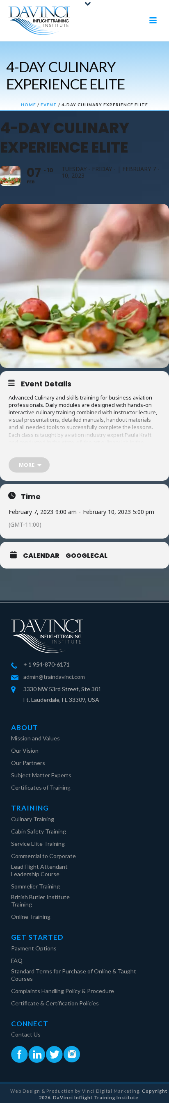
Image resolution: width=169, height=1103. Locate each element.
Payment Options (34, 948)
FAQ (17, 960)
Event (49, 104)
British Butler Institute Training (40, 900)
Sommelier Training (35, 886)
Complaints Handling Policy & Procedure (62, 990)
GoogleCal (86, 555)
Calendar (41, 555)
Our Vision (25, 750)
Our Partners (28, 762)
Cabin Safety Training (38, 831)
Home (28, 104)
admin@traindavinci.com (54, 676)
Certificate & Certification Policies (55, 1003)
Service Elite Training (38, 843)
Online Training (30, 916)
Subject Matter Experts (41, 775)
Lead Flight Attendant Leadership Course (39, 870)
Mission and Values (35, 738)
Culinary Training (32, 818)
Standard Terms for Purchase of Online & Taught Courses (73, 975)
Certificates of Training (41, 787)
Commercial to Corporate (43, 855)
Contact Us (26, 1034)
